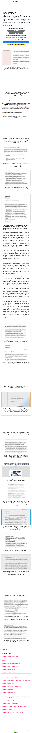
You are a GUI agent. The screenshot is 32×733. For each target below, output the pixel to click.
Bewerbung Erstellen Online (8, 672)
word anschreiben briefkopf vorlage (16, 30)
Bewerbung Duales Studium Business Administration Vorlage (14, 659)
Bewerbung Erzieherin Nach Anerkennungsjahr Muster (14, 706)
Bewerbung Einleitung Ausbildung (10, 703)
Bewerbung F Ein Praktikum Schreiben (11, 663)
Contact (10, 730)
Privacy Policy (18, 730)
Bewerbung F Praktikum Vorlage (9, 700)
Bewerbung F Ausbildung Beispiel (10, 666)
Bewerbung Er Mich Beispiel (8, 709)
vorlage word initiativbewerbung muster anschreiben (16, 42)
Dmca (4, 730)
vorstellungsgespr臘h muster (16, 33)
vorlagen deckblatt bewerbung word (16, 44)
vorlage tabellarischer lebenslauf (16, 28)
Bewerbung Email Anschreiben (9, 692)
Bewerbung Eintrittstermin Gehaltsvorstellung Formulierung (16, 680)
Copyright (26, 730)
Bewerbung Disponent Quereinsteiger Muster (12, 712)
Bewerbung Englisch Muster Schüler (10, 678)
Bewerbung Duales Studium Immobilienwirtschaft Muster (15, 698)
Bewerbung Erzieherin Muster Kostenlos (11, 675)
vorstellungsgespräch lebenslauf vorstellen (16, 35)
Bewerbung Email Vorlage (8, 683)
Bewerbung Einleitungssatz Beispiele (10, 656)
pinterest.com (9, 649)
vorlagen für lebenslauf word (16, 40)
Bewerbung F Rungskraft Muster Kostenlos (12, 686)
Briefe (15, 1)
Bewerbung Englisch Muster (8, 695)
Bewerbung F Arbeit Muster (8, 669)
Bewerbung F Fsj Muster (7, 689)
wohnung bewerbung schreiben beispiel (16, 37)
